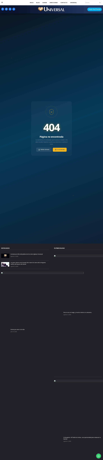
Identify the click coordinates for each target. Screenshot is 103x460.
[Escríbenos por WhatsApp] (98, 456)
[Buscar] (99, 2)
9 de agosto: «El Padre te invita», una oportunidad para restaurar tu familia (82, 438)
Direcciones (54, 2)
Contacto (63, 2)
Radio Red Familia (95, 9)
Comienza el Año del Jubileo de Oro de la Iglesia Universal (27, 254)
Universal (73, 2)
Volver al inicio (45, 149)
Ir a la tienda (61, 149)
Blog (38, 2)
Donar (44, 2)
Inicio (31, 2)
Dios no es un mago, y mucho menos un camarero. (77, 312)
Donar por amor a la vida (17, 329)
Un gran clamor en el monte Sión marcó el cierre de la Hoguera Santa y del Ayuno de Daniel (28, 263)
